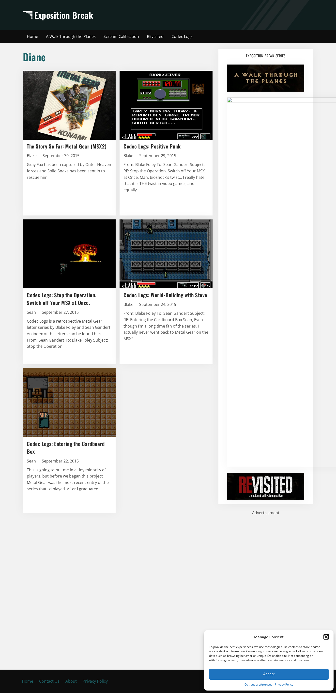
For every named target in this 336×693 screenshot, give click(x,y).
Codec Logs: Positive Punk (152, 146)
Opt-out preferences (258, 684)
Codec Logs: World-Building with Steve (165, 295)
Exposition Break (63, 15)
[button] (326, 636)
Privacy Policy (284, 684)
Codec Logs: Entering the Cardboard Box (66, 447)
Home (27, 681)
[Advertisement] (211, 15)
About (71, 681)
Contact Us (49, 681)
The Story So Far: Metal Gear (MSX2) (67, 146)
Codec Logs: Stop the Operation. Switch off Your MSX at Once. (61, 299)
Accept (269, 674)
